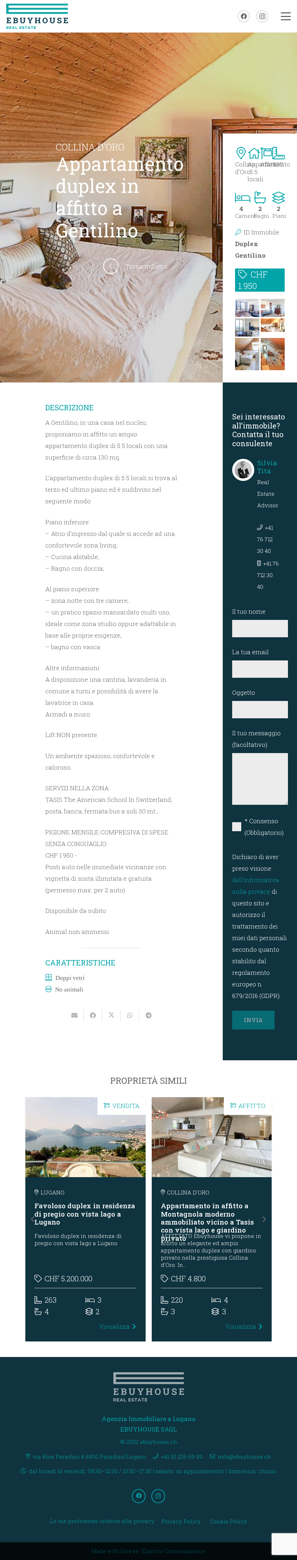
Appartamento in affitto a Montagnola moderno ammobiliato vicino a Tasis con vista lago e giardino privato (207, 1222)
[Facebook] (244, 16)
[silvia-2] (273, 354)
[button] (286, 16)
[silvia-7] (247, 327)
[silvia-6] (247, 308)
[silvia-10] (247, 354)
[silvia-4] (273, 308)
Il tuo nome (248, 611)
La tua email (250, 652)
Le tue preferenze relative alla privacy (102, 1521)
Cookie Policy (228, 1521)
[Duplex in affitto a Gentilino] (273, 327)
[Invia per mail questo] (74, 1015)
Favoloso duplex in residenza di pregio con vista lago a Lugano (84, 1213)
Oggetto (243, 692)
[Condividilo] (93, 1015)
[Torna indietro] (114, 266)
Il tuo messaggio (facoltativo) (256, 739)
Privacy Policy (181, 1521)
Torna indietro (146, 266)
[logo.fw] (37, 16)
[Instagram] (262, 16)
